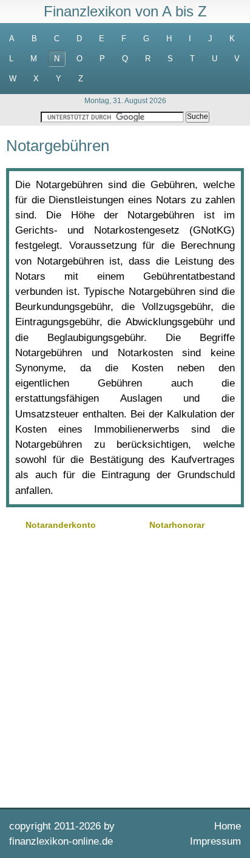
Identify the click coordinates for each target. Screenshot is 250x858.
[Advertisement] (125, 667)
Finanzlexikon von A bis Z (125, 11)
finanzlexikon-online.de (61, 841)
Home (227, 826)
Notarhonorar (176, 525)
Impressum (215, 841)
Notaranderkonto (60, 525)
